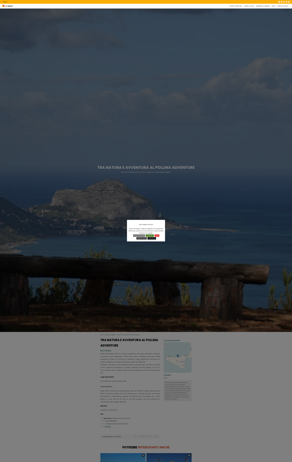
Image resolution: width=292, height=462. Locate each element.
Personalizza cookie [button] (139, 235)
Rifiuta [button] (156, 235)
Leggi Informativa (141, 238)
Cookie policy (151, 238)
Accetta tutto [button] (150, 235)
